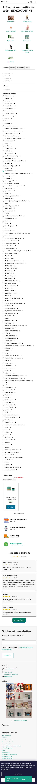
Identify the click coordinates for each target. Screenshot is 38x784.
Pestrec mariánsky (11, 336)
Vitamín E (8, 445)
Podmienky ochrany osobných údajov (11, 746)
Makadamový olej (10, 258)
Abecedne (27, 67)
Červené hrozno (10, 148)
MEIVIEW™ (8, 288)
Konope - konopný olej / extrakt (14, 238)
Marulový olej (9, 273)
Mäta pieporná (10, 278)
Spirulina (8, 410)
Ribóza (8, 371)
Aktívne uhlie (9, 96)
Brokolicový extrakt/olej (12, 133)
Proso (7, 353)
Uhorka (8, 427)
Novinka (8, 78)
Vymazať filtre (18, 478)
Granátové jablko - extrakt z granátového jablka (18, 173)
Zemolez (8, 465)
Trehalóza (8, 420)
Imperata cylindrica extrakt (13, 196)
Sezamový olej (10, 390)
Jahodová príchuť (10, 198)
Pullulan (8, 361)
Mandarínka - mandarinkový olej (14, 261)
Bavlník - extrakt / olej (11, 116)
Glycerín (8, 168)
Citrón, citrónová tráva (12, 136)
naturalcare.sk (8, 676)
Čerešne (8, 146)
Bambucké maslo (11, 113)
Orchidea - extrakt (11, 321)
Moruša (8, 296)
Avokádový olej (10, 106)
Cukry (7, 143)
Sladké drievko (10, 392)
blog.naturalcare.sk (7, 756)
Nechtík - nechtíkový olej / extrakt (15, 303)
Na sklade (8, 73)
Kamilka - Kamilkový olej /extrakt (14, 216)
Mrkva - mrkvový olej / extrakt (14, 298)
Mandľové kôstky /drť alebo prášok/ (15, 263)
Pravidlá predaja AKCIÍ (7, 758)
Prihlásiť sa (7, 655)
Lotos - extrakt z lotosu (12, 253)
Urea (7, 430)
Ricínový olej (9, 373)
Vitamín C (8, 442)
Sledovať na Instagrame (20, 720)
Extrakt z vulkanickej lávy (12, 156)
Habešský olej (9, 176)
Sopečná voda (10, 405)
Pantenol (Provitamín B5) (13, 331)
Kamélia (8, 213)
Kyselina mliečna (10, 246)
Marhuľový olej (10, 271)
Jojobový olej (10, 208)
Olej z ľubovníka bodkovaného (14, 311)
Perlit (7, 333)
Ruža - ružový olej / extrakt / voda (15, 378)
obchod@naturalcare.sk (10, 668)
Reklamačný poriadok (7, 748)
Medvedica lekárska (11, 286)
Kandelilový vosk (11, 218)
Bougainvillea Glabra (11, 126)
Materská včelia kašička (12, 281)
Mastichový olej (10, 276)
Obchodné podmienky (8, 742)
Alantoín (8, 98)
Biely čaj (8, 118)
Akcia (7, 76)
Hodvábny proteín (11, 181)
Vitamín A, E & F (10, 440)
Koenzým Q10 (9, 231)
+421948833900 (8, 670)
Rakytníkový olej (10, 366)
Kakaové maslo (10, 211)
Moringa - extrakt (10, 291)
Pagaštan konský (10, 328)
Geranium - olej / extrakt (12, 166)
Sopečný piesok (10, 407)
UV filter (8, 432)
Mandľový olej (10, 266)
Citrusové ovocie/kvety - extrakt (14, 138)
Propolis (8, 351)
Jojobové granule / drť (12, 206)
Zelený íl (8, 462)
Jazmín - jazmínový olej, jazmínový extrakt (17, 201)
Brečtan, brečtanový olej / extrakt (15, 128)
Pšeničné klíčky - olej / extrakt (14, 358)
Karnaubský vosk (11, 226)
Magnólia (8, 256)
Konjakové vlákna (10, 236)
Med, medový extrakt (11, 283)
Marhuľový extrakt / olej (12, 268)
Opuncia (8, 318)
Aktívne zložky (5, 752)
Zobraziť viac (19, 620)
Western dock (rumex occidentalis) (15, 457)
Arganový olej (10, 103)
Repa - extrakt (9, 368)
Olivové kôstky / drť (11, 313)
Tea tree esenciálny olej (12, 417)
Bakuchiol (8, 111)
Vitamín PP (9, 447)
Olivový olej (9, 316)
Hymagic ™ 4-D (10, 191)
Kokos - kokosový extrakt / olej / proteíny (17, 233)
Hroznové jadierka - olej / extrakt (15, 186)
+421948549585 (8, 672)
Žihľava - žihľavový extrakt (13, 467)
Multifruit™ (9, 301)
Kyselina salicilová (11, 248)
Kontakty (4, 738)
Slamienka (8, 395)
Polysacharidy (9, 341)
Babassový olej (10, 108)
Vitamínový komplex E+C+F (13, 450)
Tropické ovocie (10, 422)
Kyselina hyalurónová (12, 243)
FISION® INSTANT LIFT (11, 158)
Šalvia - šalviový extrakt (12, 415)
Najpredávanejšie (20, 67)
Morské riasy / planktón (12, 293)
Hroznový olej (9, 188)
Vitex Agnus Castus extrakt (13, 452)
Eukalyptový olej (10, 153)
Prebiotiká (9, 348)
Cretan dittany (10, 141)
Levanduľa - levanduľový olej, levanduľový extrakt (19, 251)
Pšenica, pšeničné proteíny (13, 356)
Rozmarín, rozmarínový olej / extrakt (16, 375)
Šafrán (8, 412)
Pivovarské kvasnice (11, 338)
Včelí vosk (9, 437)
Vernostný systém (6, 744)
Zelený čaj (8, 460)
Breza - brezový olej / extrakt (13, 131)
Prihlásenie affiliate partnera (9, 754)
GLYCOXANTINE (10, 171)
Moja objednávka (6, 736)
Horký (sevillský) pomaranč (13, 183)
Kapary (8, 223)
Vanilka (8, 435)
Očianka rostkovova (11, 308)
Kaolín (7, 221)
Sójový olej (9, 402)
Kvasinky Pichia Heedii (12, 241)
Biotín (7, 121)
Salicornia (8, 385)
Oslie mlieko (9, 323)
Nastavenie (18, 774)
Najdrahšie (12, 67)
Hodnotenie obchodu (19, 552)
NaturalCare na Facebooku (11, 674)
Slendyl (8, 397)
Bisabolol (8, 123)
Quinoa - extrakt (10, 363)
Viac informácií (5, 770)
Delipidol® (8, 151)
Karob (7, 228)
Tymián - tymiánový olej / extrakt (14, 425)
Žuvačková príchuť (11, 470)
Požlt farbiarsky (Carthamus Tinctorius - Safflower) (19, 346)
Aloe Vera (9, 101)
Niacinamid (9, 306)
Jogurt (8, 203)
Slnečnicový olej (10, 400)
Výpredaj (8, 81)
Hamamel (8, 178)
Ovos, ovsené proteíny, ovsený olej (16, 326)
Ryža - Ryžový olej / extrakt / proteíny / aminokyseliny (19, 381)
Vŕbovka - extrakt (10, 455)
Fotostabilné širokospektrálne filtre (15, 161)
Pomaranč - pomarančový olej (14, 343)
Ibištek (8, 193)
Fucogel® (8, 163)
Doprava (4, 750)
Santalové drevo (10, 387)
